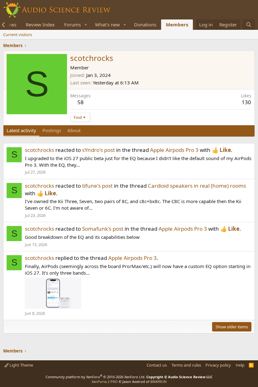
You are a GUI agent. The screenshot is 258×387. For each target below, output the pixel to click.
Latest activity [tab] (21, 130)
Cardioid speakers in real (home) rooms (197, 185)
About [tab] (74, 130)
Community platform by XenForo (95, 376)
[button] (85, 24)
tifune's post (97, 185)
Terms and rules (186, 365)
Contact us (157, 365)
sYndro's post (98, 149)
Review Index (40, 24)
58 (80, 102)
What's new (107, 24)
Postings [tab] (51, 130)
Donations (145, 24)
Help (240, 365)
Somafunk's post (102, 228)
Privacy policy (218, 365)
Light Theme (20, 365)
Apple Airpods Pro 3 (174, 149)
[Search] (249, 24)
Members (177, 24)
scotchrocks (39, 149)
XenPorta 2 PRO (105, 381)
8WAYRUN (158, 381)
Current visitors (17, 34)
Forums (72, 24)
